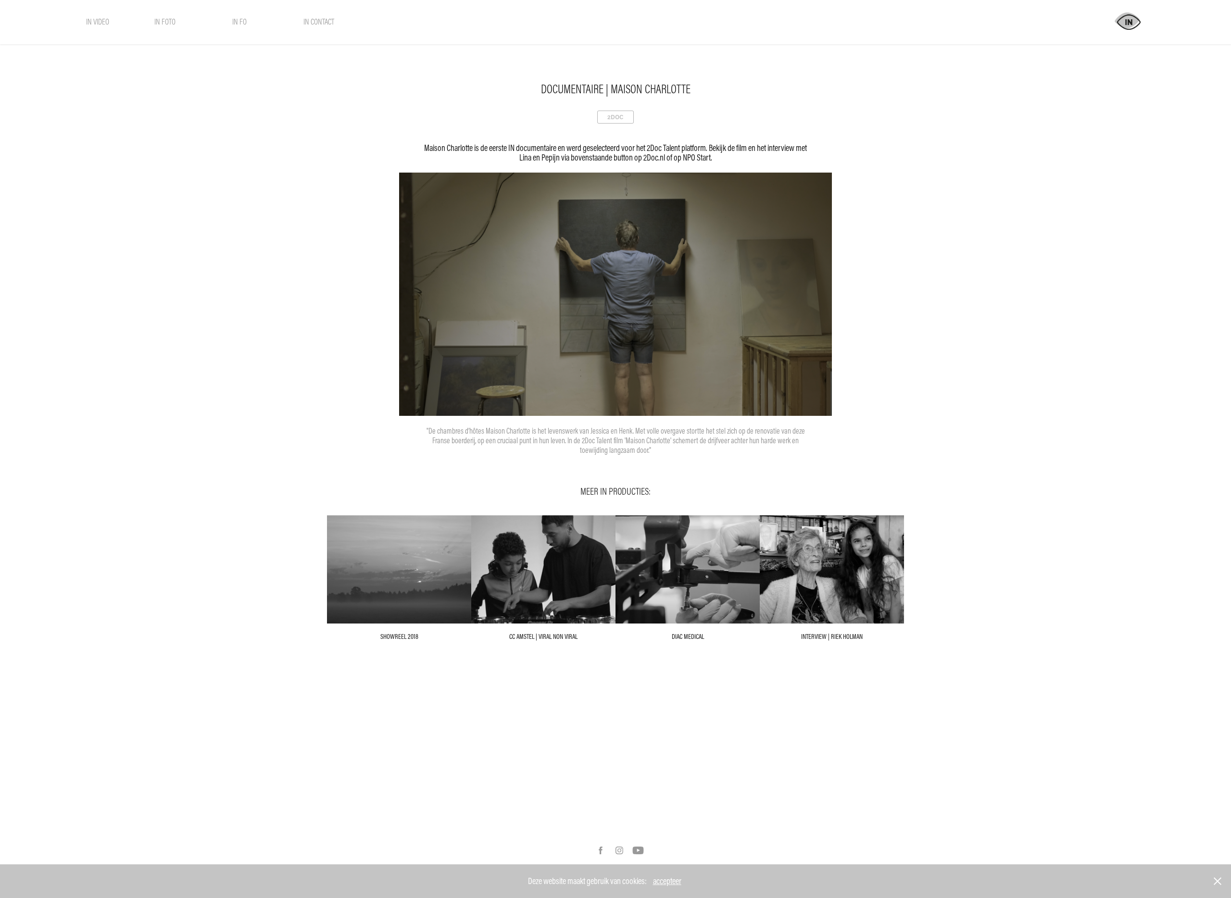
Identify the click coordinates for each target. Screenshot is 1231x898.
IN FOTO (165, 21)
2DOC (615, 117)
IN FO (239, 21)
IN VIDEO (97, 21)
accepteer (667, 880)
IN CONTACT (318, 21)
